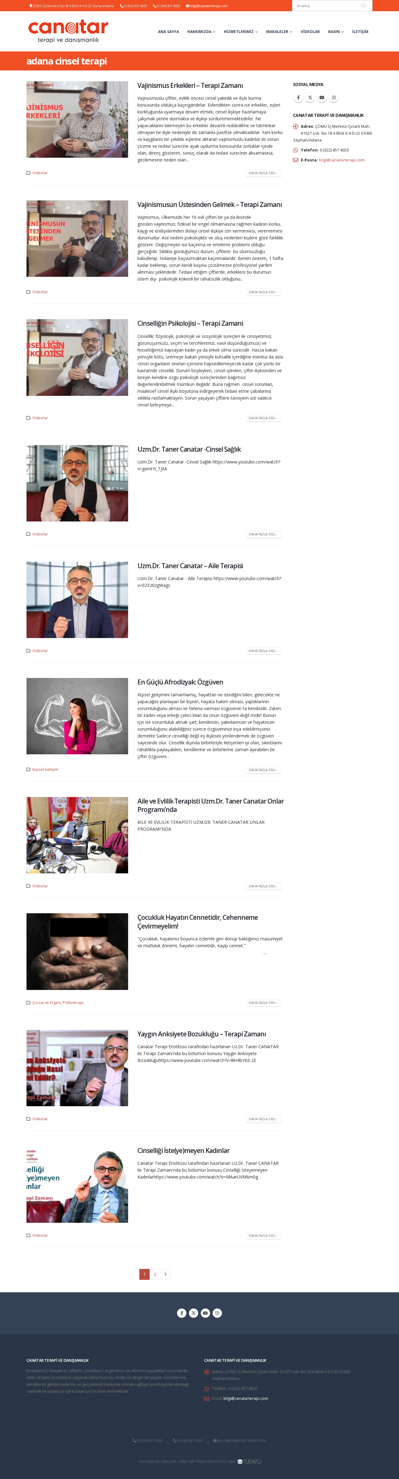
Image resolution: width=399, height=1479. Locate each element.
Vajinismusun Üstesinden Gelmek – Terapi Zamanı (209, 204)
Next (165, 1274)
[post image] (77, 119)
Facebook (298, 97)
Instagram (334, 97)
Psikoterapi (73, 1002)
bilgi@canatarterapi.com (209, 5)
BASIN (334, 31)
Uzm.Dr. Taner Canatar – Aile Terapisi (190, 565)
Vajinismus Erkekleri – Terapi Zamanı (190, 85)
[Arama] (363, 5)
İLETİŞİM (360, 31)
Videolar (310, 31)
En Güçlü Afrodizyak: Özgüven (180, 682)
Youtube (322, 97)
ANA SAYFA (168, 31)
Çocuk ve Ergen (46, 1002)
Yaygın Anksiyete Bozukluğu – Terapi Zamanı (201, 1034)
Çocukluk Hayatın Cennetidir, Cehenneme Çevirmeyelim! (197, 921)
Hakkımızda (199, 31)
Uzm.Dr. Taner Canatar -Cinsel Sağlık (188, 449)
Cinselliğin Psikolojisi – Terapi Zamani (190, 323)
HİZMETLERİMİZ (239, 31)
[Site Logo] (68, 31)
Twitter (310, 97)
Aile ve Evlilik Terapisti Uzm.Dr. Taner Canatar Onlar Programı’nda (210, 805)
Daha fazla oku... (263, 173)
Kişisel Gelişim (45, 769)
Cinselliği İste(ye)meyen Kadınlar (183, 1150)
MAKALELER (277, 31)
